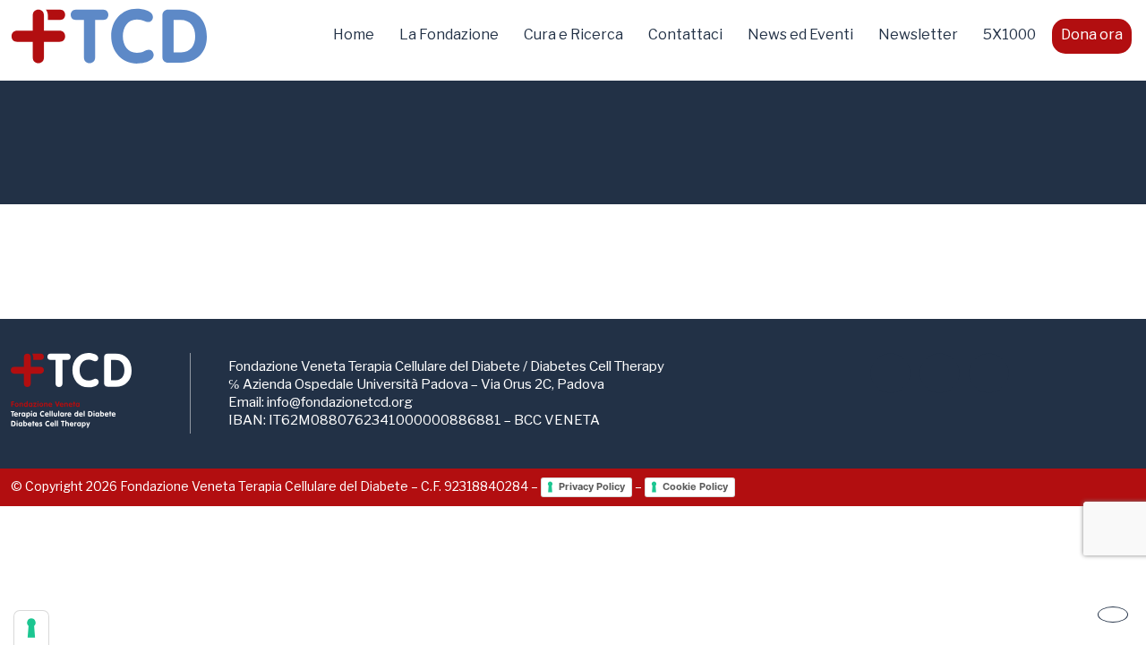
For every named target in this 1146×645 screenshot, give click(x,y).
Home (353, 34)
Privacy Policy (592, 486)
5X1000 (1009, 34)
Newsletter (918, 34)
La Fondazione (449, 34)
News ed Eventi (800, 34)
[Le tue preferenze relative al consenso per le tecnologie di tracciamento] (31, 628)
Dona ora (1092, 34)
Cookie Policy (695, 486)
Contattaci (685, 34)
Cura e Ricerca (573, 34)
